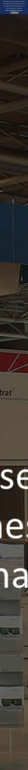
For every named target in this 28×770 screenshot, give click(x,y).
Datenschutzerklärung (10, 10)
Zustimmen (14, 12)
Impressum (20, 10)
